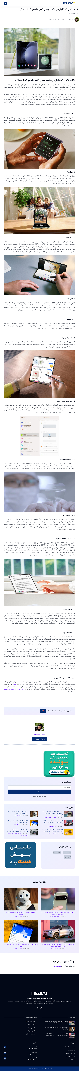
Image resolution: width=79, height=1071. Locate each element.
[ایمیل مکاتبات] (5, 1053)
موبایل (46, 817)
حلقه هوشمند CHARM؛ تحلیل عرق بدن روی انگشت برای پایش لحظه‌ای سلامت (52, 830)
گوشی (14, 684)
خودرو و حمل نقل (52, 826)
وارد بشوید (57, 966)
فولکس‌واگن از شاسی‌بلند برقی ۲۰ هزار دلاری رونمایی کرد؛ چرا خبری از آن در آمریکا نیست (53, 822)
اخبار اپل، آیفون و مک (16, 834)
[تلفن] (5, 1047)
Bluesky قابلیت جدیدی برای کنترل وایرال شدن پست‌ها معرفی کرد (17, 822)
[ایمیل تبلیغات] (5, 1058)
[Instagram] (38, 1008)
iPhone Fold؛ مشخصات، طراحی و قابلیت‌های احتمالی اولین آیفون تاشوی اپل (17, 830)
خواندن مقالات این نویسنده (39, 739)
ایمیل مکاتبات (34, 1052)
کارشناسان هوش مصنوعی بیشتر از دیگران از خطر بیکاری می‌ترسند (17, 813)
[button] (45, 3)
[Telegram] (41, 1008)
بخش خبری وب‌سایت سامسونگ (14, 689)
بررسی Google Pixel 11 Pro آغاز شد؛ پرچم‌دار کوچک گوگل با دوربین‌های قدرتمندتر (52, 813)
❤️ (43, 711)
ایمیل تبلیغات (34, 1058)
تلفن (36, 1047)
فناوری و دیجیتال (72, 13)
